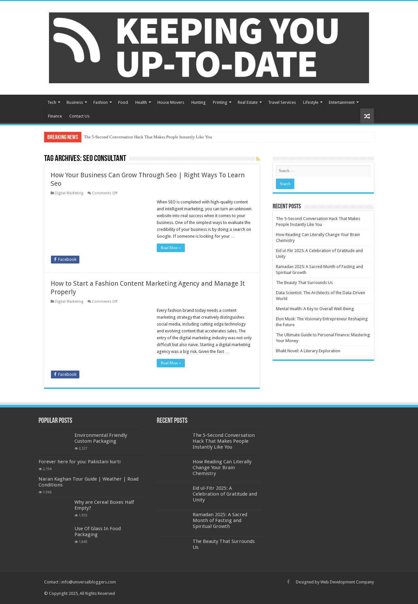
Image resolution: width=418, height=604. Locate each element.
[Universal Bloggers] (209, 47)
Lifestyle (310, 102)
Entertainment (342, 102)
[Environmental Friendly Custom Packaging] (55, 443)
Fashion (100, 102)
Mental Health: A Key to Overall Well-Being (315, 308)
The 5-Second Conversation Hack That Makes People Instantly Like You (148, 137)
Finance (55, 116)
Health (141, 102)
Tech (51, 102)
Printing (220, 102)
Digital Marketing (69, 193)
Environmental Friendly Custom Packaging (100, 438)
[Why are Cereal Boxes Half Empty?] (55, 510)
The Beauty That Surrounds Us (304, 282)
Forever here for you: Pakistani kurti (80, 462)
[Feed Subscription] (258, 159)
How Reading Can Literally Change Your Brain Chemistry (222, 467)
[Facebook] (288, 582)
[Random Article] (367, 116)
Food (123, 102)
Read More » (171, 248)
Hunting (198, 102)
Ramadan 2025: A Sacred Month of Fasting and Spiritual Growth (220, 520)
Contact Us (79, 116)
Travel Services (282, 102)
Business (75, 102)
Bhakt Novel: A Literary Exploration (308, 350)
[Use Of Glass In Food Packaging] (55, 537)
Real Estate (248, 102)
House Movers (170, 102)
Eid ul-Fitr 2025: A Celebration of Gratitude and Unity (225, 494)
